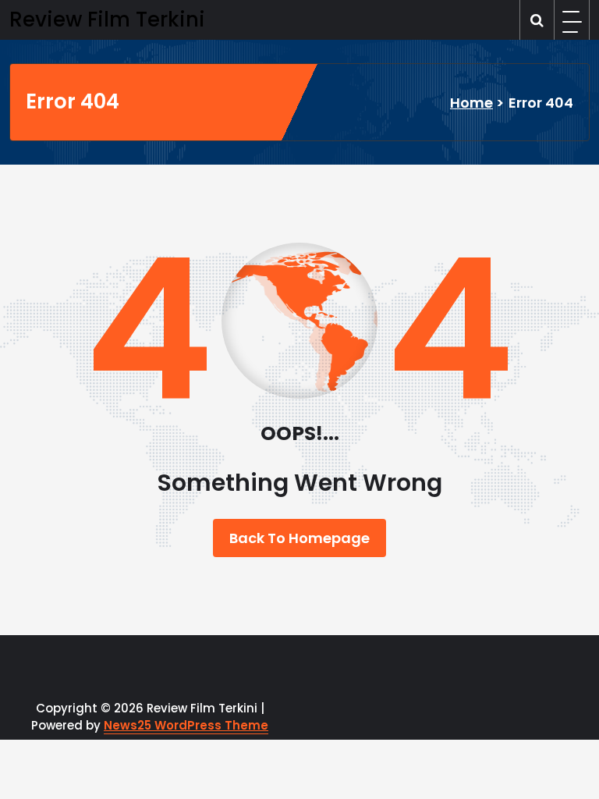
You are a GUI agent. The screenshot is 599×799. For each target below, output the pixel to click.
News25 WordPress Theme (186, 725)
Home (471, 102)
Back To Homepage (299, 538)
